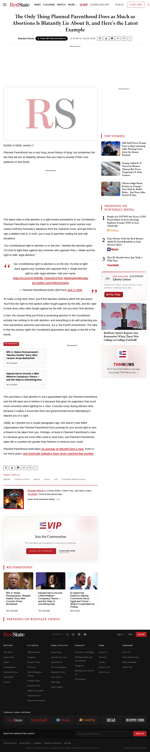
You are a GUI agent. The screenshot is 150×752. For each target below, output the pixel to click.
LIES (56, 479)
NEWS (37, 4)
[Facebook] (79, 634)
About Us (103, 652)
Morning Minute (11, 672)
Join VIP (141, 634)
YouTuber (33, 494)
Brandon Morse (26, 38)
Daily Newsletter (130, 662)
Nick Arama (75, 611)
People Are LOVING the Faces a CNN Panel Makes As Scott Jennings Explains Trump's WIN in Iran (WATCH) (126, 221)
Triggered (79, 666)
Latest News (9, 657)
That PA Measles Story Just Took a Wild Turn (124, 259)
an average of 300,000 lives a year (62, 448)
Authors (7, 682)
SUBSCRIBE (136, 4)
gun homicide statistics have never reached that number (58, 453)
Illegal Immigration (35, 690)
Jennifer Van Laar (59, 657)
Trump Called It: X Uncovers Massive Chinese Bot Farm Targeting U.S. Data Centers (132, 169)
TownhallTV (9, 677)
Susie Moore (56, 662)
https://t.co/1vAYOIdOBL (28, 278)
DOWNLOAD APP (99, 4)
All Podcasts (80, 679)
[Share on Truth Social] (106, 38)
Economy (31, 667)
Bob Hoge (55, 682)
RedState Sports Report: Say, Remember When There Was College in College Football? (121, 336)
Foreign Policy (33, 680)
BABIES (7, 479)
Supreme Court (34, 695)
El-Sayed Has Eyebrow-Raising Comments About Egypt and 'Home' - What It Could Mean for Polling (82, 599)
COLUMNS (49, 4)
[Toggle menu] (5, 5)
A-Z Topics (32, 645)
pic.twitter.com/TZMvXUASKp (50, 283)
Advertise (103, 657)
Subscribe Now (67, 551)
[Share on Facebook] (112, 38)
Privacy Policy (25, 743)
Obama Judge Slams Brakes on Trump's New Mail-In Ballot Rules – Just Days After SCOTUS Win (133, 189)
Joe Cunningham (59, 667)
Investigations (10, 667)
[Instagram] (73, 634)
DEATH (37, 479)
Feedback (37, 743)
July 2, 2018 (74, 290)
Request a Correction (52, 743)
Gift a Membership (131, 657)
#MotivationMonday (76, 278)
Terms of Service (10, 743)
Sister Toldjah (57, 687)
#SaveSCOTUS (53, 278)
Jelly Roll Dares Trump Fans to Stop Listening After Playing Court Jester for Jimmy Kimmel (134, 149)
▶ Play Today (114, 294)
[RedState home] (14, 634)
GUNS (47, 479)
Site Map (67, 743)
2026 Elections (33, 652)
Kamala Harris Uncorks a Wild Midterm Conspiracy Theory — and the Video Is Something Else (50, 598)
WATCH (61, 4)
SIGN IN (119, 4)
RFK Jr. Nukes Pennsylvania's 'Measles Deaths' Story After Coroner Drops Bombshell (18, 598)
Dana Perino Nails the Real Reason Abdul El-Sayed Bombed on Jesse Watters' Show (125, 242)
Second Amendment (36, 700)
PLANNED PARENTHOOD (74, 479)
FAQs (130, 634)
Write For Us (104, 672)
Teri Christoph (12, 611)
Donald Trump (33, 662)
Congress (31, 657)
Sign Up (140, 734)
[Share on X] (100, 38)
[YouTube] (85, 634)
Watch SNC (128, 667)
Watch (6, 662)
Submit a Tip (104, 667)
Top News (8, 652)
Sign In (120, 634)
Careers (102, 662)
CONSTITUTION (21, 479)
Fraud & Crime (33, 685)
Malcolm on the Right (84, 652)
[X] (67, 634)
